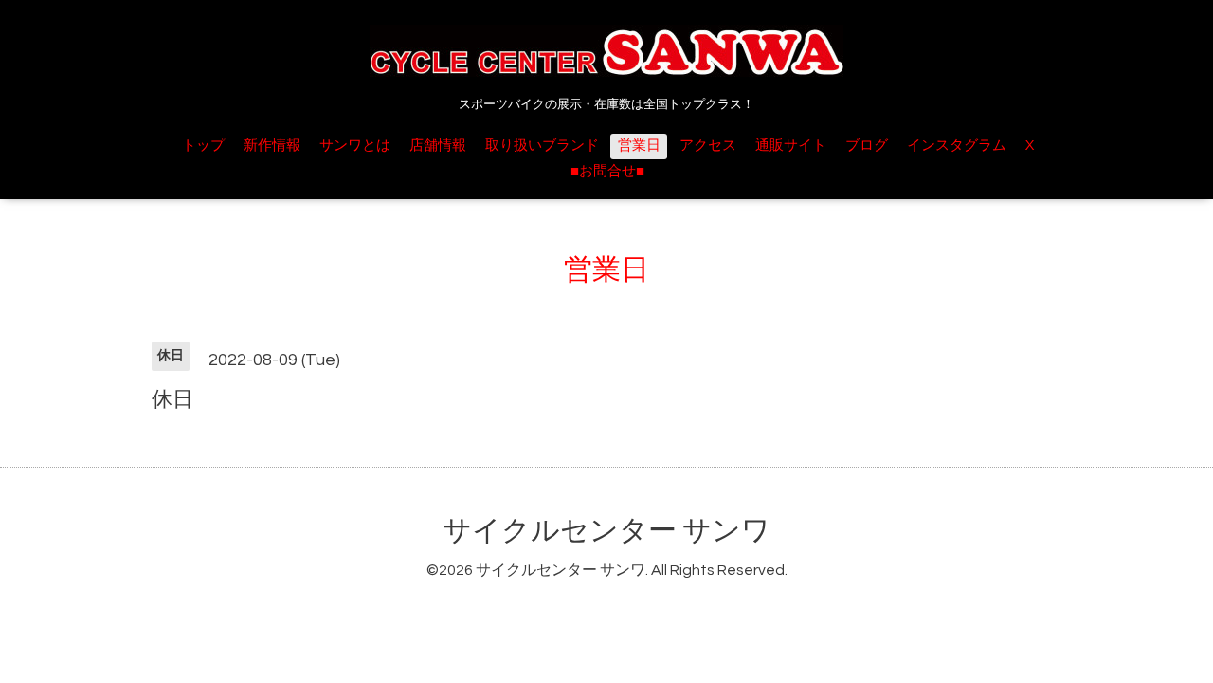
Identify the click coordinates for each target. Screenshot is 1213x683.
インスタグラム (956, 145)
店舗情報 (437, 145)
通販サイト (790, 145)
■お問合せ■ (607, 171)
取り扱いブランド (542, 145)
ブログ (866, 145)
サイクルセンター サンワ (606, 530)
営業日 (639, 145)
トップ (203, 145)
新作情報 (272, 145)
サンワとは (354, 145)
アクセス (707, 145)
